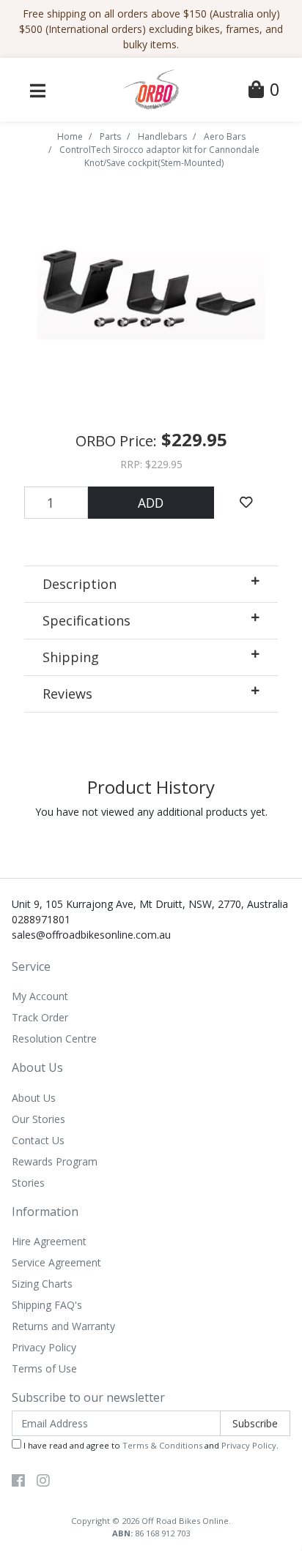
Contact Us (38, 1140)
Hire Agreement (49, 1241)
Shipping (71, 657)
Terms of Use (44, 1368)
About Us (34, 1098)
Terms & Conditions (162, 1445)
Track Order (40, 1017)
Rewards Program (54, 1161)
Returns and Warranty (63, 1326)
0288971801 (41, 919)
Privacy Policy (44, 1347)
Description (80, 584)
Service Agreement (56, 1262)
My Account (40, 996)
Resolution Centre (54, 1038)
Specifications (86, 620)
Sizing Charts (42, 1284)
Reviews (67, 693)
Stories (28, 1183)
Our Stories (38, 1119)
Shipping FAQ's (47, 1305)
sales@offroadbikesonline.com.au (91, 935)
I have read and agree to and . (150, 1445)
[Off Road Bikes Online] (150, 88)
